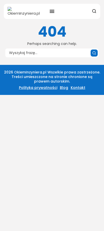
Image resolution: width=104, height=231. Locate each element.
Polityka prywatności (38, 87)
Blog (64, 87)
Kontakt (78, 87)
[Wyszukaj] (94, 53)
